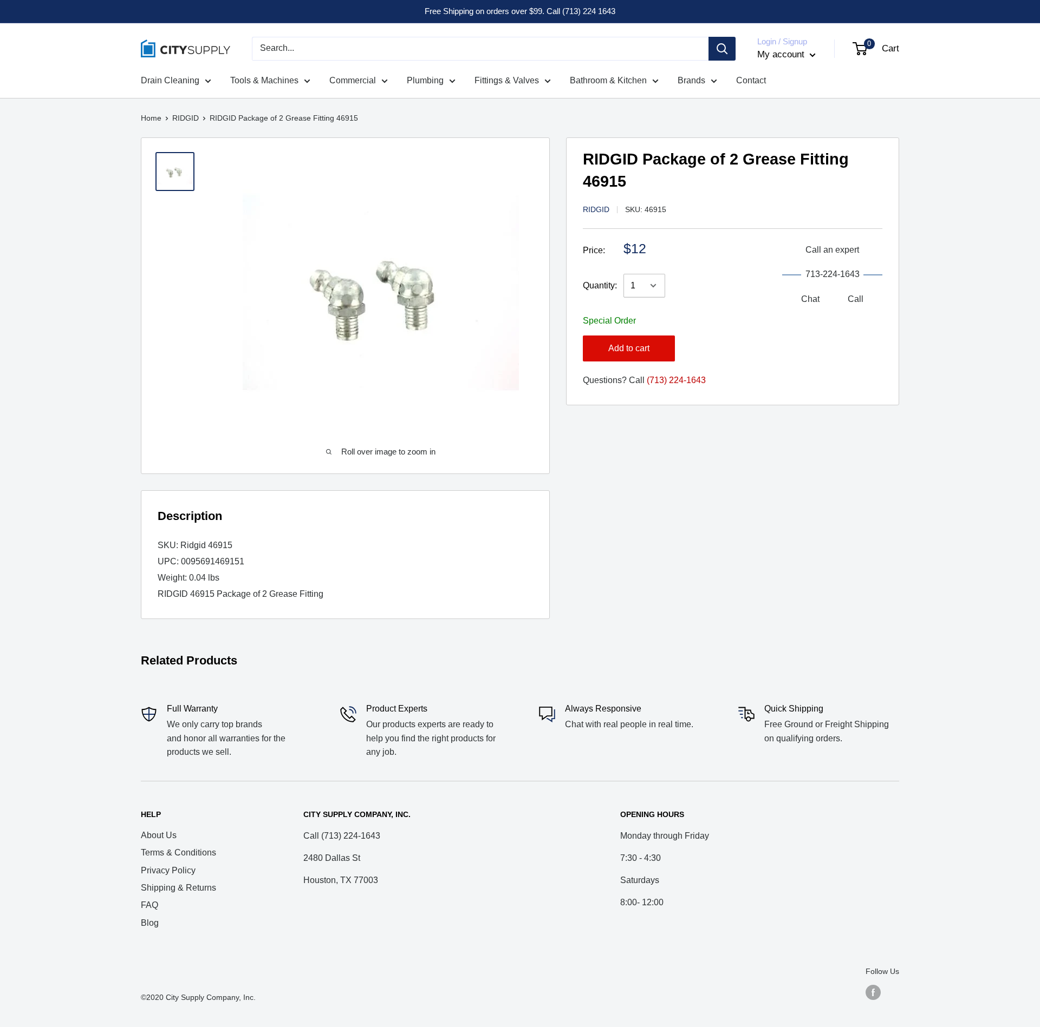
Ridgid (596, 209)
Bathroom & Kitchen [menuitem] (608, 80)
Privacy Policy (168, 870)
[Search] (722, 49)
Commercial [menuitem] (352, 80)
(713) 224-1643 (676, 380)
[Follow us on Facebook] (873, 991)
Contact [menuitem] (751, 80)
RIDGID (185, 118)
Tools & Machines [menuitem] (264, 80)
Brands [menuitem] (691, 80)
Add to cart (628, 348)
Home (151, 118)
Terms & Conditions (178, 852)
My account (782, 54)
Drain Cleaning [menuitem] (170, 80)
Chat (810, 299)
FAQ (149, 905)
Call (855, 299)
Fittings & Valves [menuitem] (506, 80)
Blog (150, 922)
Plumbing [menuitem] (425, 80)
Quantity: (600, 285)
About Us (159, 835)
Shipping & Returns (178, 887)
